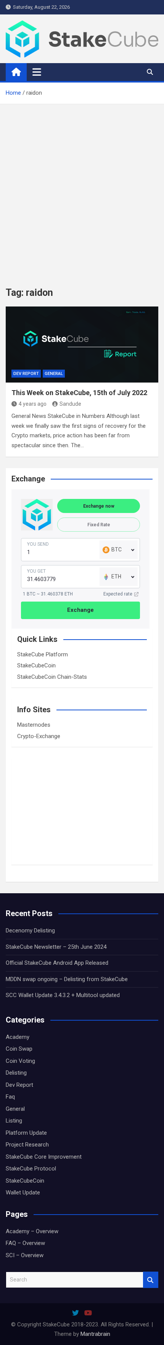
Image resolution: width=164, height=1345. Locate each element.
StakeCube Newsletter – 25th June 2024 (56, 946)
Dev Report (26, 373)
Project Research (27, 1144)
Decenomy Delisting (30, 930)
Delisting (16, 1072)
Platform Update (26, 1132)
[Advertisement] (82, 190)
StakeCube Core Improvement (44, 1156)
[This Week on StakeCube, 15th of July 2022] (82, 344)
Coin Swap (19, 1048)
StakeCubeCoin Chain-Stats (52, 676)
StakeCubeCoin (36, 665)
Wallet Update (23, 1192)
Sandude (70, 404)
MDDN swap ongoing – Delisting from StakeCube (67, 979)
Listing (14, 1120)
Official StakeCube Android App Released (57, 962)
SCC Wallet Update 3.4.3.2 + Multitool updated (63, 995)
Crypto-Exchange (38, 736)
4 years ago (33, 404)
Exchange (80, 610)
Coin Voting (20, 1061)
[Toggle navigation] (37, 72)
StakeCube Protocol (31, 1168)
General (54, 373)
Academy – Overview (32, 1231)
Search (150, 1280)
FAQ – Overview (25, 1243)
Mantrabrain (95, 1334)
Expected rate (117, 594)
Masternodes (33, 724)
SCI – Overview (24, 1255)
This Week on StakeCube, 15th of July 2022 (79, 393)
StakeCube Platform (42, 654)
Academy (17, 1037)
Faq (10, 1096)
